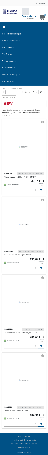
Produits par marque (11, 40)
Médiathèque (8, 47)
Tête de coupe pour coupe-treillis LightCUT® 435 (31, 407)
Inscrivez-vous (8, 81)
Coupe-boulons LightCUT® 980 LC (31, 251)
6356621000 (8, 329)
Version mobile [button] (24, 448)
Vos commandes (9, 61)
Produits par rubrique (11, 34)
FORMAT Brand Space (11, 74)
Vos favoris (7, 54)
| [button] (25, 92)
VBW (20, 88)
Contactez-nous (9, 67)
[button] (25, 11)
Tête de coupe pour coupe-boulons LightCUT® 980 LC (31, 173)
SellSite (28, 453)
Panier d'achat (29, 16)
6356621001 (8, 407)
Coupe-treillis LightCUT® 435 (33, 329)
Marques (13, 88)
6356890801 (8, 173)
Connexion (41, 3)
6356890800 (8, 251)
